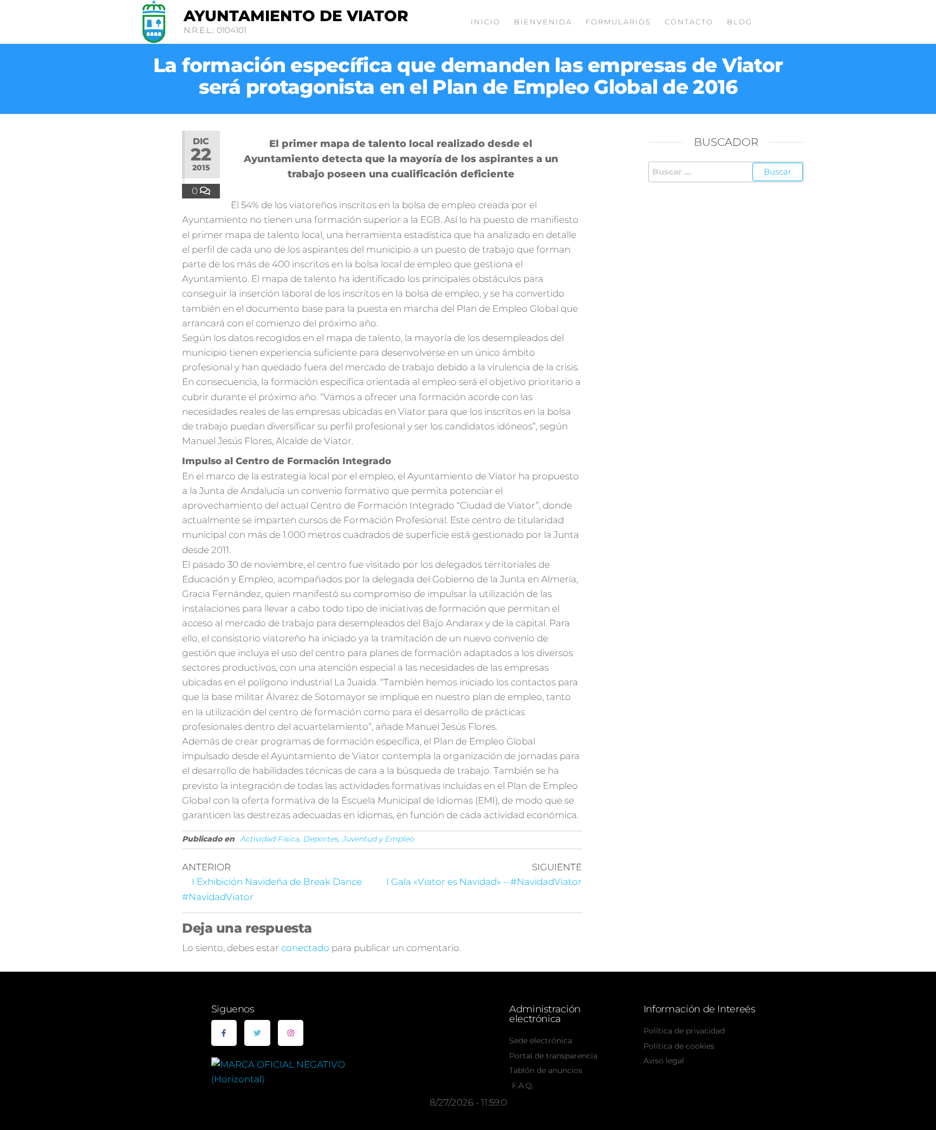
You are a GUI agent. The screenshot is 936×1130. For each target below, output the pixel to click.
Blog (739, 21)
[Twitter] (257, 1033)
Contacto (689, 21)
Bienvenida (543, 21)
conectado (305, 947)
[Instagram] (291, 1033)
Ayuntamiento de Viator (296, 16)
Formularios (618, 21)
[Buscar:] (726, 172)
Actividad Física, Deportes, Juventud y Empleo (327, 839)
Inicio (485, 21)
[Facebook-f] (224, 1033)
